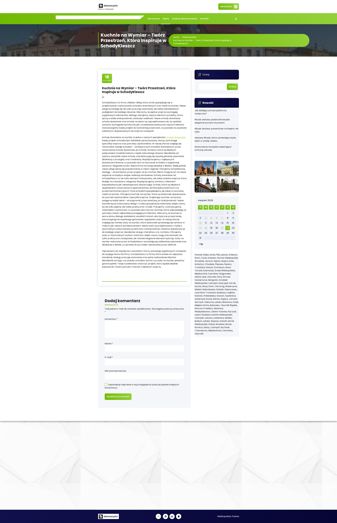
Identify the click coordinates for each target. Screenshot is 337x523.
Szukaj (205, 74)
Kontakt (204, 18)
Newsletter (226, 6)
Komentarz (111, 319)
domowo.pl (154, 18)
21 (222, 227)
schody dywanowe (175, 137)
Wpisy (166, 18)
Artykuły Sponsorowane (184, 18)
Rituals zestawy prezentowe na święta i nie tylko (216, 130)
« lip (201, 244)
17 (200, 227)
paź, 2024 (107, 78)
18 (206, 227)
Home (176, 37)
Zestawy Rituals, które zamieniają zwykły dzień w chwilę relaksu (215, 139)
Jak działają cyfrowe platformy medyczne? (211, 112)
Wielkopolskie (189, 37)
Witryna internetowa (115, 370)
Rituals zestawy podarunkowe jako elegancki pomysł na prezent (212, 121)
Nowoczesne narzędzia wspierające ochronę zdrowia (213, 148)
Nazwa (109, 343)
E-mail (109, 357)
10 (200, 222)
